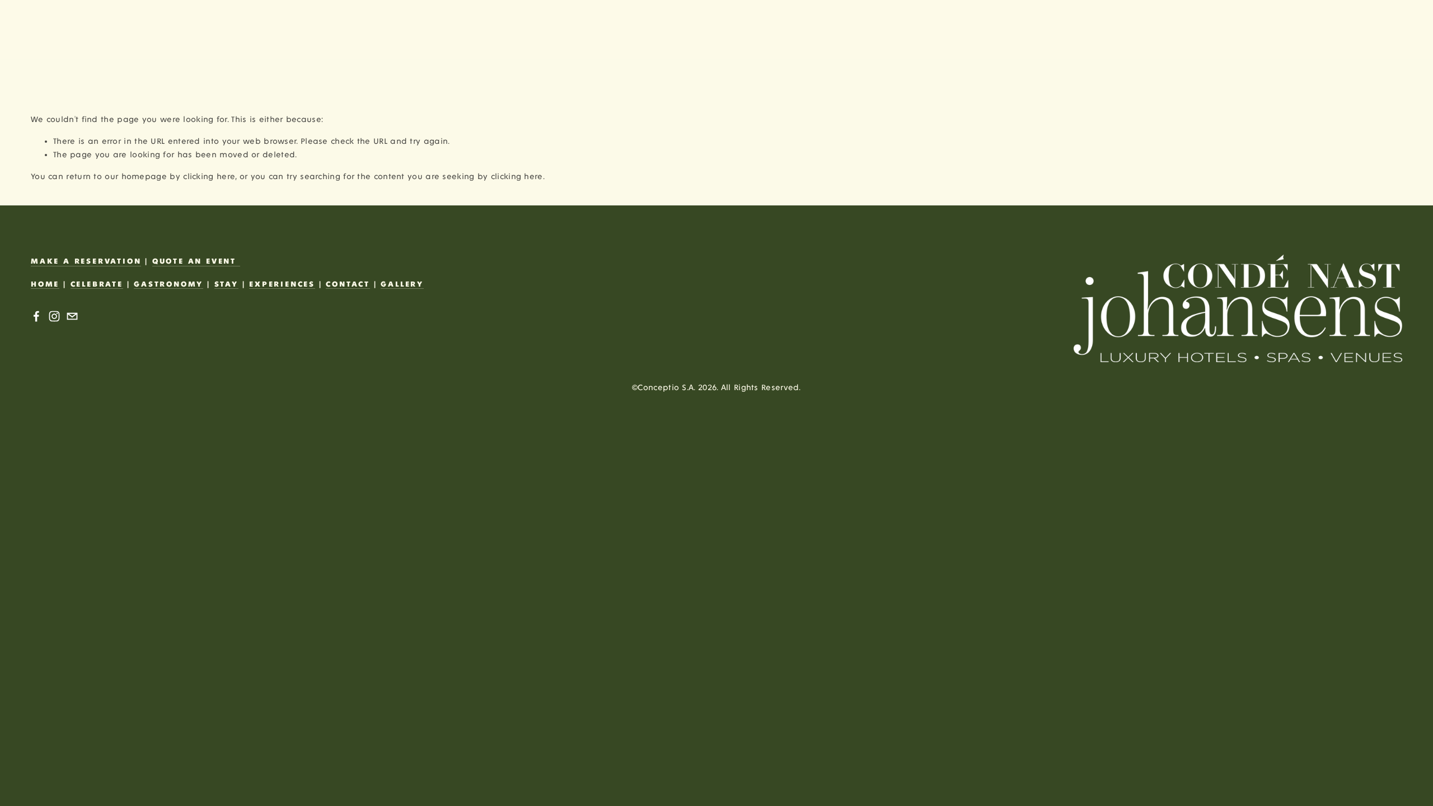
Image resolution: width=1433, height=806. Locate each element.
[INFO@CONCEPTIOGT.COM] (72, 316)
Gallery (402, 284)
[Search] (36, 30)
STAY (226, 284)
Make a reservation (86, 261)
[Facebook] (36, 316)
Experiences (282, 284)
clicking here (209, 176)
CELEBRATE (97, 284)
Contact (348, 284)
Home (45, 284)
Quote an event (196, 261)
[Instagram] (54, 316)
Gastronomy (168, 284)
